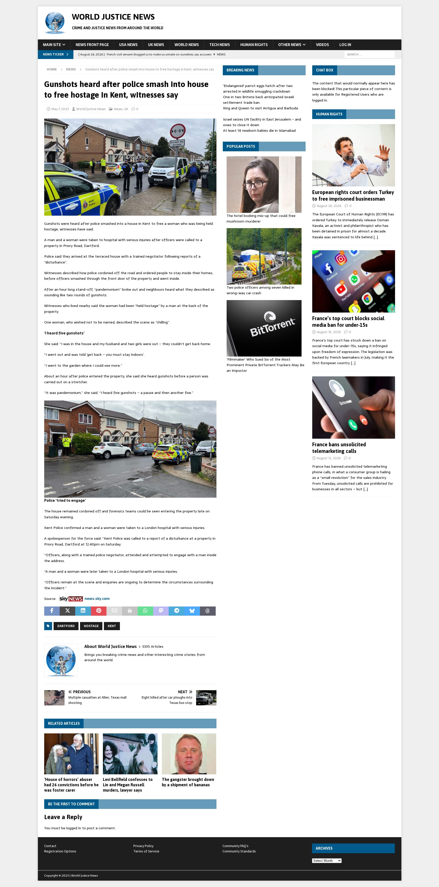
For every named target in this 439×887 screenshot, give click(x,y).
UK (126, 109)
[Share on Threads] (207, 611)
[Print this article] (129, 611)
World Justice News (91, 109)
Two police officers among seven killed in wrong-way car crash (260, 290)
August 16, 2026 (329, 332)
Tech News (219, 45)
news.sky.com (97, 598)
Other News (289, 45)
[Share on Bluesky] (192, 611)
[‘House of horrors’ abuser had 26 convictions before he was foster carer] (71, 753)
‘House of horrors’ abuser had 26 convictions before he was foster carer (71, 784)
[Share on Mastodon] (161, 611)
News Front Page (92, 45)
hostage (91, 626)
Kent (112, 626)
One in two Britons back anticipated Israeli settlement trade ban (258, 99)
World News (187, 45)
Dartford (66, 626)
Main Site (52, 45)
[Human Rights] (353, 155)
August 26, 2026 (329, 206)
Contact (50, 846)
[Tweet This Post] (67, 611)
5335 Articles (152, 646)
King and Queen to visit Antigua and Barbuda (260, 108)
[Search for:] (369, 54)
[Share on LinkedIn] (83, 611)
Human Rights (254, 45)
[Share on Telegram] (176, 611)
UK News (156, 45)
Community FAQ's (235, 846)
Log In (345, 45)
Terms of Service (146, 851)
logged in (73, 828)
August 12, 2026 (329, 458)
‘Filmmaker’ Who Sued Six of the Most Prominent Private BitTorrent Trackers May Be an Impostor (265, 365)
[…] (375, 237)
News (118, 109)
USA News (128, 45)
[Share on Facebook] (52, 611)
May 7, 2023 (60, 109)
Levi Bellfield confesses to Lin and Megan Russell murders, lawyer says (128, 784)
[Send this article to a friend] (114, 611)
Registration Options (60, 851)
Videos (322, 45)
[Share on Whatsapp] (145, 611)
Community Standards (239, 851)
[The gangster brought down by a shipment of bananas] (189, 753)
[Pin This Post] (98, 611)
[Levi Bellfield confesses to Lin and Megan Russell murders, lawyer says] (130, 753)
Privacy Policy (143, 846)
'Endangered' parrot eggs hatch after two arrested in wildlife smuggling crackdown (258, 88)
